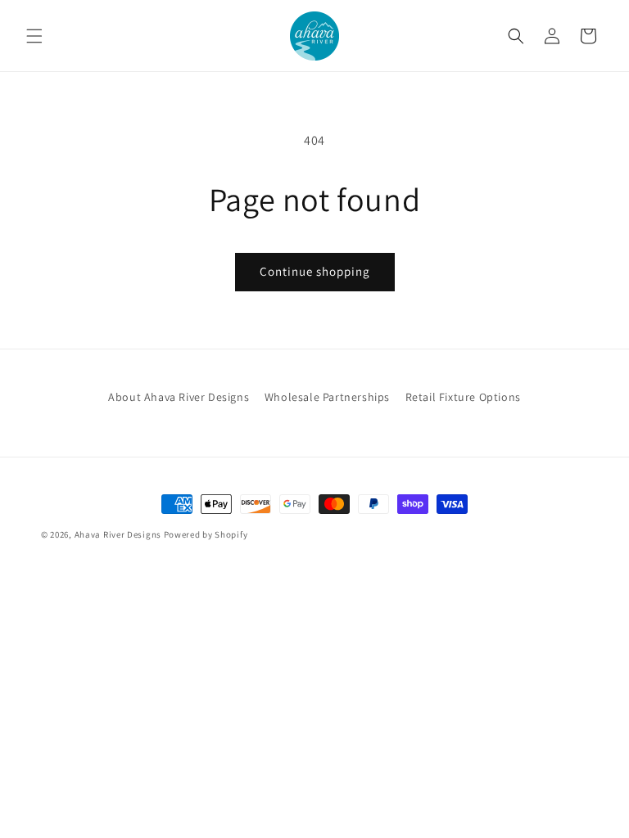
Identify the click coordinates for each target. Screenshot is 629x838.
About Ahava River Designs (178, 397)
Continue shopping (315, 271)
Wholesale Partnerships (327, 397)
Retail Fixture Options (463, 397)
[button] (34, 36)
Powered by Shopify (206, 534)
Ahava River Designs (118, 534)
